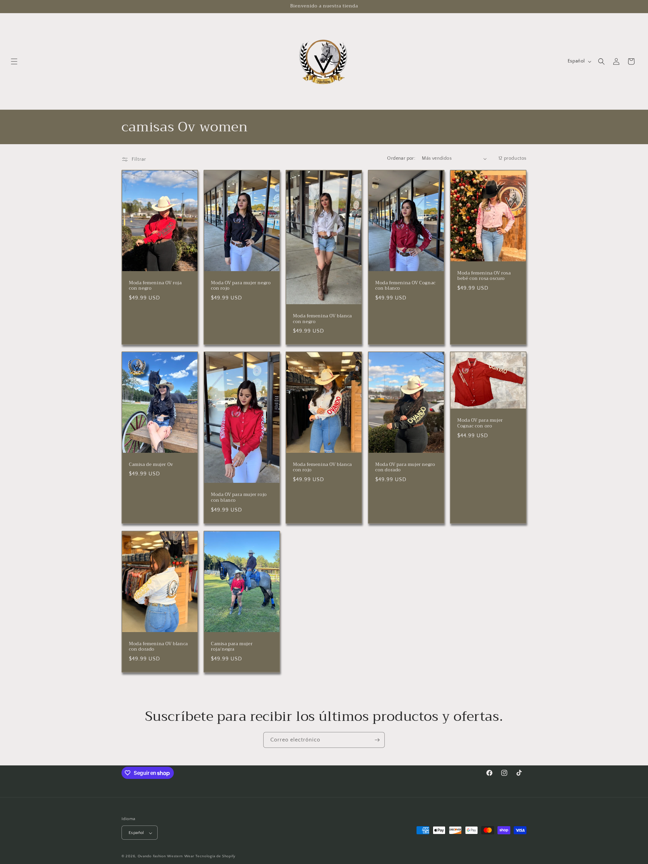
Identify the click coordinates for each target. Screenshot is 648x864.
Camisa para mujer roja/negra (231, 646)
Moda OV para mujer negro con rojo (241, 286)
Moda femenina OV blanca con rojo (322, 467)
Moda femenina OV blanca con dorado (158, 646)
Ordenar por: (401, 158)
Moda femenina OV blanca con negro (322, 319)
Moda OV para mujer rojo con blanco (239, 498)
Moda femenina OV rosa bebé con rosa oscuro (484, 276)
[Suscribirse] (377, 740)
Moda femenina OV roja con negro (155, 286)
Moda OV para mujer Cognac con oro (480, 423)
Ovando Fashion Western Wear (166, 857)
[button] (14, 61)
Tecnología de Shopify (215, 857)
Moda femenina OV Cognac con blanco (405, 286)
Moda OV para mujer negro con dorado (405, 467)
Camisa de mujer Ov (151, 465)
